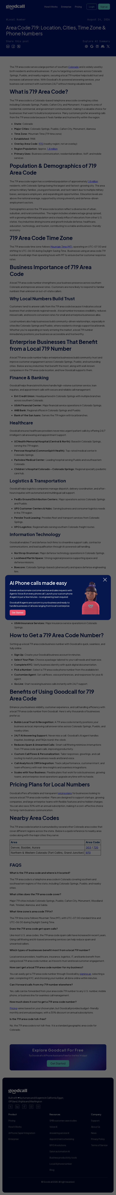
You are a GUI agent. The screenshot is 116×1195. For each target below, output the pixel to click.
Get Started (17, 612)
